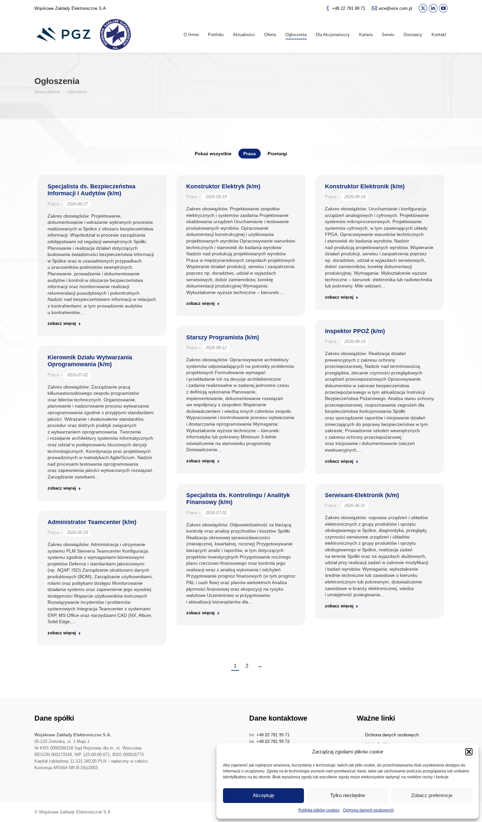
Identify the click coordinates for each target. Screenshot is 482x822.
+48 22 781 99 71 (348, 8)
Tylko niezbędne (347, 795)
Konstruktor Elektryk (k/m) (223, 186)
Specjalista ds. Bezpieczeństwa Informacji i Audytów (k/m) (91, 190)
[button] (469, 751)
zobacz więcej (62, 323)
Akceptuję (263, 795)
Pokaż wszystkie (213, 153)
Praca (249, 153)
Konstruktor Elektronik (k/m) (365, 186)
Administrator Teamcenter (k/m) (92, 522)
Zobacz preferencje (431, 795)
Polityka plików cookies (319, 810)
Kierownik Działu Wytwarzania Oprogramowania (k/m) (90, 361)
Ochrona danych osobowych (368, 810)
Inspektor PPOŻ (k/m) (355, 331)
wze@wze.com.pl (395, 8)
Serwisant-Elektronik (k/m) (362, 495)
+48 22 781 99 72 (273, 741)
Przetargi (277, 153)
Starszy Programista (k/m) (222, 337)
